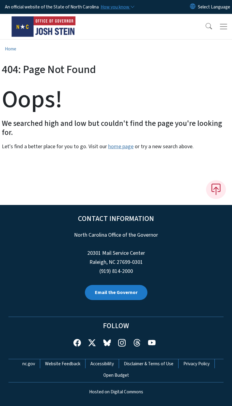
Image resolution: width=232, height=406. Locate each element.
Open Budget (116, 375)
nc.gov (28, 363)
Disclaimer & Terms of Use (148, 363)
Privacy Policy (196, 363)
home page (121, 146)
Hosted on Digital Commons (116, 391)
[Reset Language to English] (192, 6)
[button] (205, 26)
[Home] (44, 21)
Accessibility (102, 363)
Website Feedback (62, 363)
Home (10, 49)
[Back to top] (216, 189)
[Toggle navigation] (223, 26)
